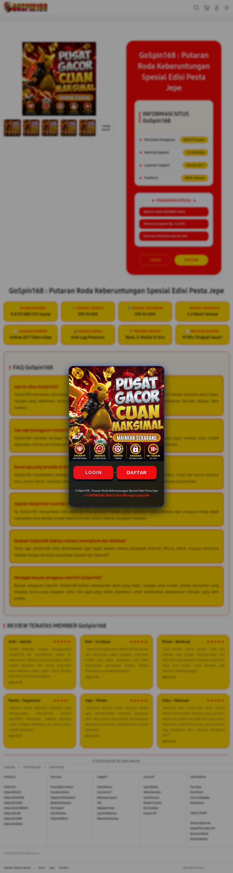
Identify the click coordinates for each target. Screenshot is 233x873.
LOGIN (93, 472)
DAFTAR (137, 472)
